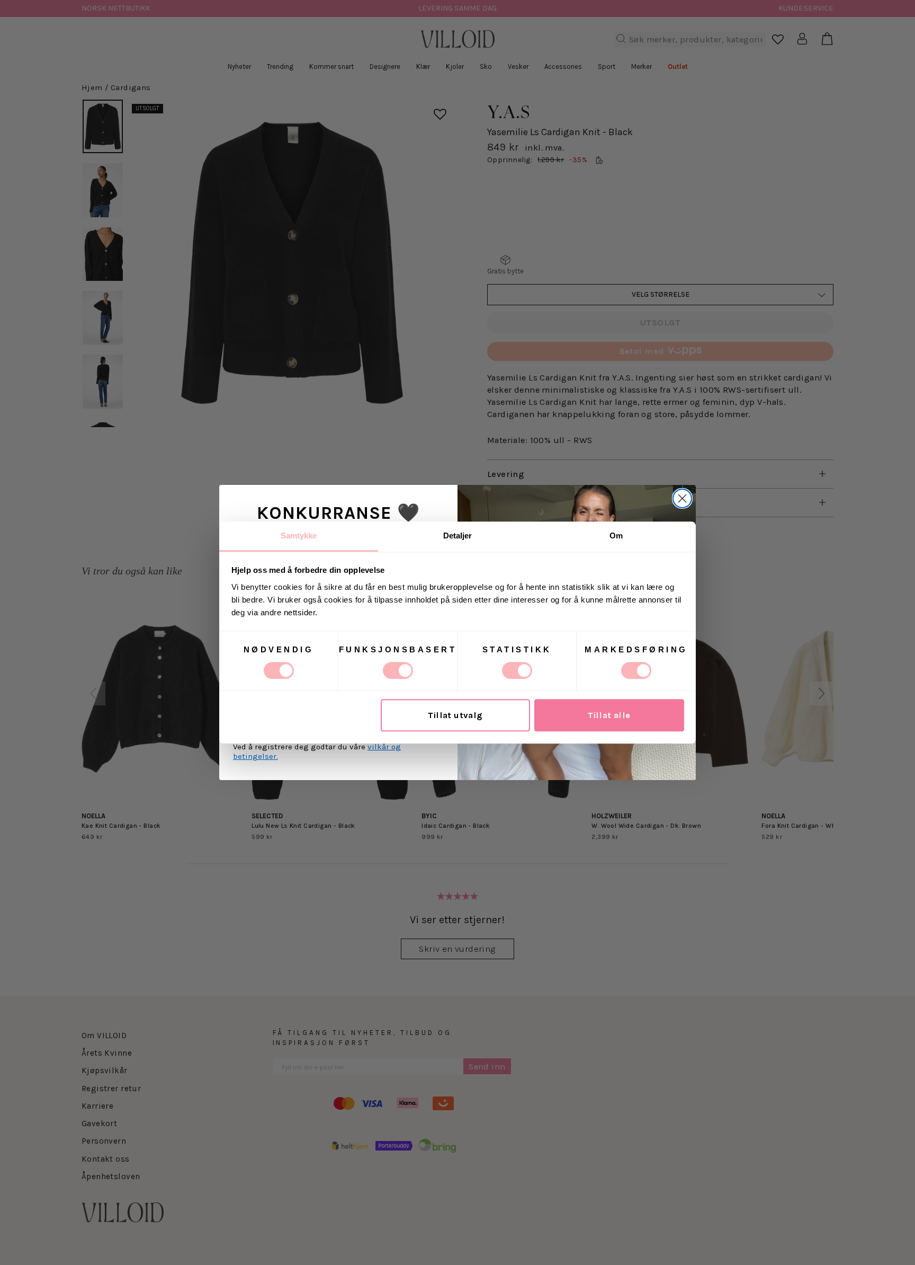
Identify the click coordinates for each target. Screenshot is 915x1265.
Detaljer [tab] (457, 535)
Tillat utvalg (455, 715)
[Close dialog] (682, 498)
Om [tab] (616, 535)
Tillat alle (609, 715)
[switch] (398, 670)
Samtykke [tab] (299, 535)
